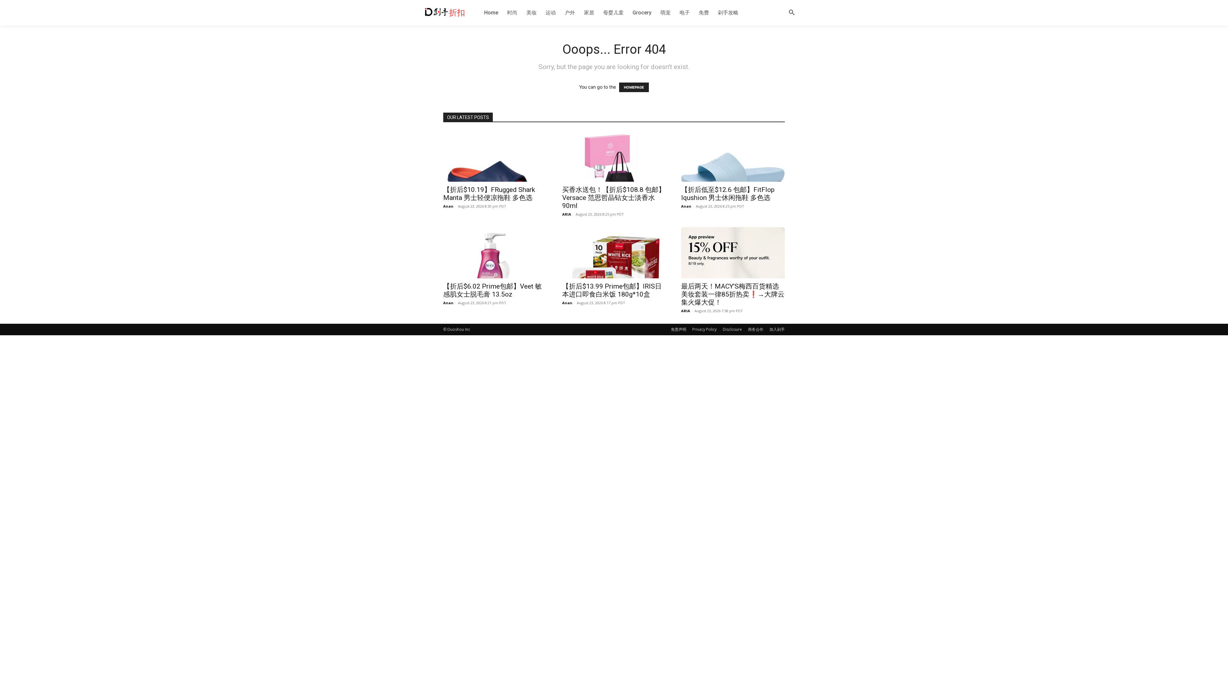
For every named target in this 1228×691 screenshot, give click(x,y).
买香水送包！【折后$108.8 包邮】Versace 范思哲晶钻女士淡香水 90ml (613, 198)
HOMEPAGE (634, 87)
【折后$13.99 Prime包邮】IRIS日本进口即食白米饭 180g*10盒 (612, 290)
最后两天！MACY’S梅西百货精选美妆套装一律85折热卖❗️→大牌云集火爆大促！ (732, 294)
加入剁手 (777, 329)
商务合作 (755, 329)
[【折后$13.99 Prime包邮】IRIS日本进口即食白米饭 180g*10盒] (614, 252)
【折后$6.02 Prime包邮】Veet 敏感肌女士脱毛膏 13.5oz (492, 290)
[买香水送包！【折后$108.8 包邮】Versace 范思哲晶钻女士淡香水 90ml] (614, 156)
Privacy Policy (704, 329)
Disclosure (732, 329)
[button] (792, 13)
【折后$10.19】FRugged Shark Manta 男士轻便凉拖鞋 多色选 (489, 194)
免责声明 (678, 329)
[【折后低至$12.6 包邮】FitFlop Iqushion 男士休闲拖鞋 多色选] (733, 156)
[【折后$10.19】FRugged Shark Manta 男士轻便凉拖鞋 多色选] (495, 156)
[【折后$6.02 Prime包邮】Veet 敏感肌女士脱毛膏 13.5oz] (495, 252)
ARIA (566, 214)
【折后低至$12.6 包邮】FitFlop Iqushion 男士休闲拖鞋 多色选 (728, 194)
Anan (448, 206)
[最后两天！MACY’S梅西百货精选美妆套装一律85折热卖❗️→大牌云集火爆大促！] (733, 252)
